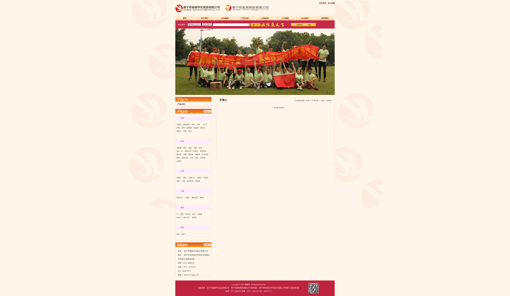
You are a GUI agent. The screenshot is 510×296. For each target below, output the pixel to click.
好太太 (179, 217)
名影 (191, 158)
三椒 (183, 181)
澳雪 (178, 158)
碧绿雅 (190, 154)
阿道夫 (195, 151)
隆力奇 (202, 128)
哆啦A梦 (195, 198)
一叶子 (204, 124)
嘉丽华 (197, 154)
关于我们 (205, 18)
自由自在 (185, 158)
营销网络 (299, 25)
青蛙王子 (180, 198)
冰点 (190, 131)
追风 (190, 148)
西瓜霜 (197, 181)
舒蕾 (195, 148)
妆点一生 (180, 151)
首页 (185, 18)
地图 (309, 25)
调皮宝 (202, 198)
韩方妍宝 (203, 151)
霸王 (184, 148)
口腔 (322, 100)
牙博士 (179, 178)
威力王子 (186, 217)
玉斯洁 (199, 178)
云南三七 (191, 178)
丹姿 (198, 124)
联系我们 (325, 18)
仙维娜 (179, 148)
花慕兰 (179, 131)
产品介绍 (245, 18)
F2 (177, 214)
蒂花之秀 (188, 151)
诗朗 (184, 154)
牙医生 (206, 178)
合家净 (179, 161)
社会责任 (305, 18)
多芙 (200, 148)
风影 (196, 158)
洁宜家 (199, 214)
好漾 (184, 131)
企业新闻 (225, 18)
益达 (184, 178)
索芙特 (179, 154)
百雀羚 (179, 124)
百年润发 (205, 154)
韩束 (193, 124)
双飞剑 (187, 214)
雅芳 (183, 128)
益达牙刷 (190, 181)
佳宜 (193, 214)
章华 (178, 234)
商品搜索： (182, 25)
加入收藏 (331, 3)
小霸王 (187, 198)
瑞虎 (183, 234)
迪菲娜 (202, 158)
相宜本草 (186, 124)
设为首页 (322, 3)
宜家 (181, 214)
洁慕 (178, 181)
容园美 (196, 128)
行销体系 (265, 18)
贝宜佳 (194, 217)
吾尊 (178, 128)
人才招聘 (285, 18)
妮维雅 (189, 128)
